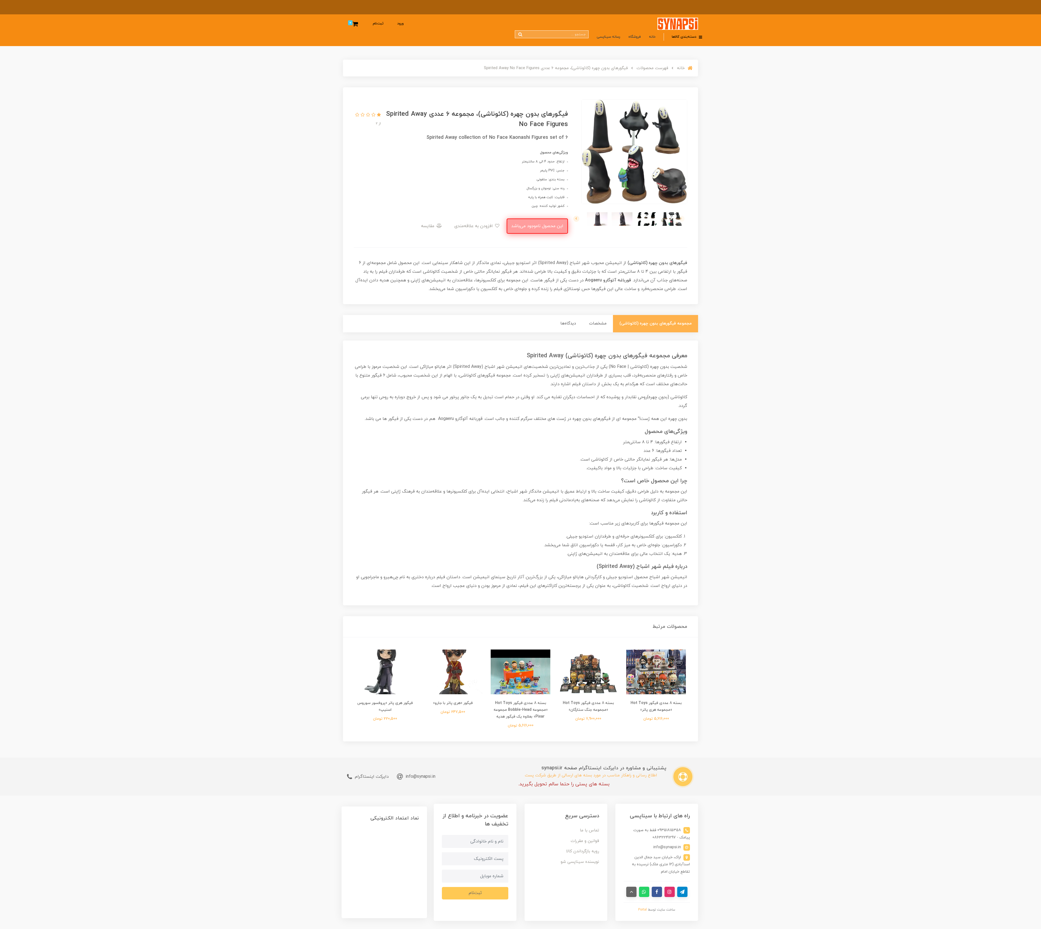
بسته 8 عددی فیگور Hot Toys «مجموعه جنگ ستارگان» (588, 706)
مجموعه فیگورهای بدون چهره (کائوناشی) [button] (655, 323)
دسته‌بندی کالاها (685, 36)
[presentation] (682, 219)
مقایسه (428, 226)
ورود (400, 23)
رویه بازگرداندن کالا (582, 851)
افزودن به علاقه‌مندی (474, 226)
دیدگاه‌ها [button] (568, 323)
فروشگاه (634, 36)
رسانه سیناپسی (608, 36)
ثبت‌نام (378, 23)
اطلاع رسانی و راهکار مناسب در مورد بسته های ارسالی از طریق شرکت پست (591, 775)
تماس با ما (589, 830)
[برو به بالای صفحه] (631, 892)
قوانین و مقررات (585, 841)
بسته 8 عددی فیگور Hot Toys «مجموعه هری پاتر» (656, 706)
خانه (652, 36)
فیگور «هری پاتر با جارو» (453, 703)
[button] (378, 115)
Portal (642, 910)
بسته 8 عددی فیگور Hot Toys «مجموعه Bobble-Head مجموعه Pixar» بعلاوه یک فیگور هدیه (521, 709)
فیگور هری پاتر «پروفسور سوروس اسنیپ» (385, 706)
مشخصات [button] (597, 323)
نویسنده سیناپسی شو (580, 862)
